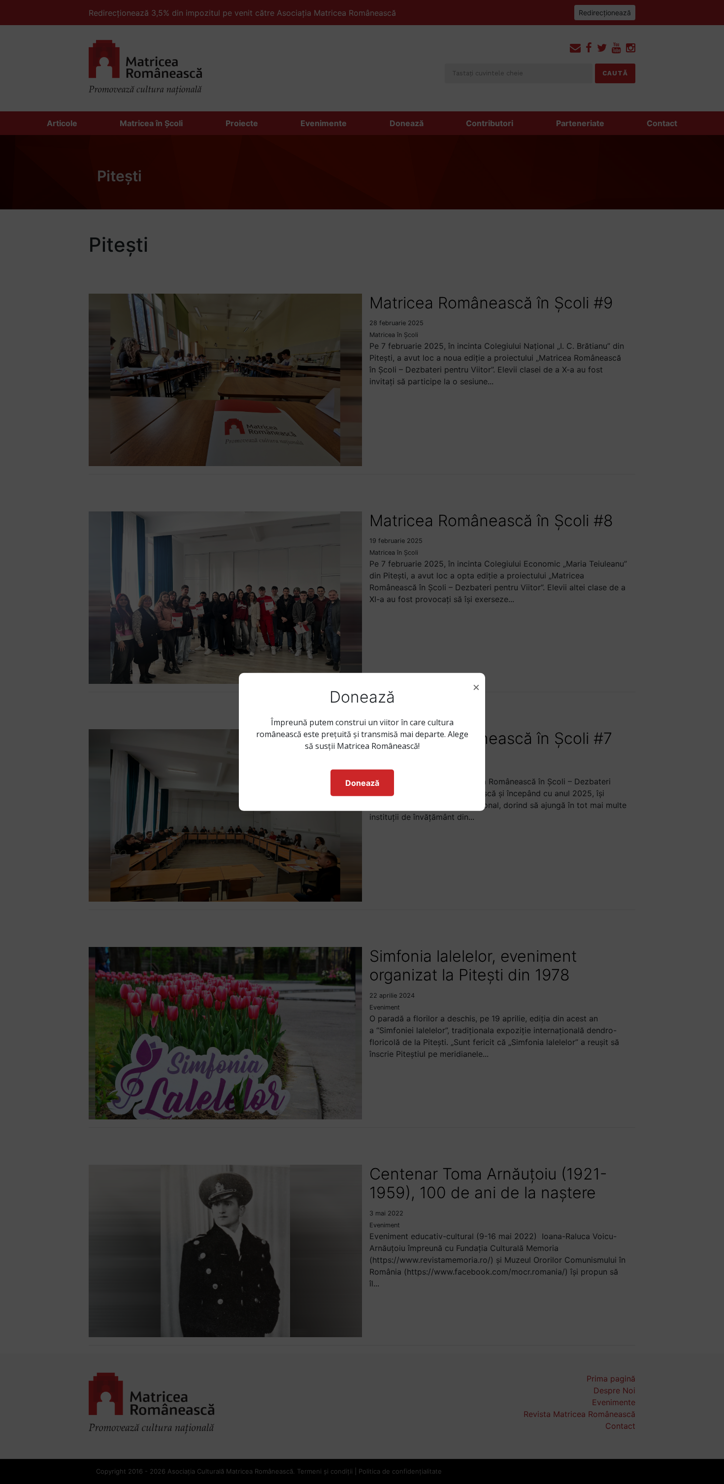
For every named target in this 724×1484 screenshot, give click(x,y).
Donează (362, 783)
